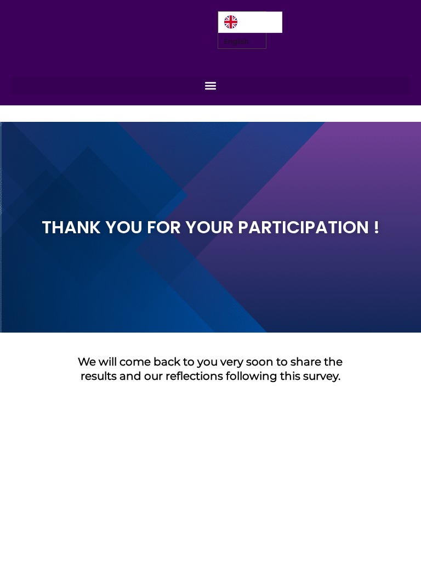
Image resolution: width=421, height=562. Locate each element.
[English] (250, 22)
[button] (210, 85)
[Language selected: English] (250, 22)
